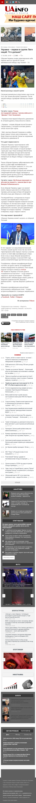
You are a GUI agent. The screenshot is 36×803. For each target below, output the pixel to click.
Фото (18, 564)
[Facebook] (10, 2)
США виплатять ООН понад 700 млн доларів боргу (17, 738)
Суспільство (24, 780)
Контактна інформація (13, 797)
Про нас (5, 797)
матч (8, 314)
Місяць (18, 734)
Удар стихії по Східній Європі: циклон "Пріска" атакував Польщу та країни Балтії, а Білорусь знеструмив (19, 470)
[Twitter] (13, 2)
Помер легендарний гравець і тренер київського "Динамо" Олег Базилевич (16, 113)
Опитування (18, 521)
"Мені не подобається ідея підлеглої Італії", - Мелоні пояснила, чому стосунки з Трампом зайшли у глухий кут (19, 378)
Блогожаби (18, 650)
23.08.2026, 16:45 (10, 625)
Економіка (30, 780)
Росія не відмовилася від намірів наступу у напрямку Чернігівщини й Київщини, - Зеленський (18, 390)
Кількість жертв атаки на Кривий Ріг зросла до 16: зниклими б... (9, 39)
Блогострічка (18, 611)
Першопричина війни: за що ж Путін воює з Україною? (21, 708)
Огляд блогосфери (23, 784)
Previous (2, 35)
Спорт (9, 784)
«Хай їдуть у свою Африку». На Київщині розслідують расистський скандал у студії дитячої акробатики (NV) (17, 615)
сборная (19, 314)
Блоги (18, 695)
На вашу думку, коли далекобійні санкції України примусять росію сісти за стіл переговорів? (16, 525)
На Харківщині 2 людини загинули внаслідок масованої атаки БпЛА (17, 583)
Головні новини (11, 780)
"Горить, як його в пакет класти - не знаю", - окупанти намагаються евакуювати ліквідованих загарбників (19, 359)
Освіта (21, 782)
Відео (16, 784)
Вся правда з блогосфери (8, 47)
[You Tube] (16, 2)
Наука (13, 782)
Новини (17, 355)
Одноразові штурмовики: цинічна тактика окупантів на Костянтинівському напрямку (21, 701)
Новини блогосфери (21, 47)
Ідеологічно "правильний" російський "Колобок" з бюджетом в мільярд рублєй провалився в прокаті (22, 717)
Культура (9, 782)
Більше (17, 482)
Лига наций (5, 317)
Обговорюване (12, 731)
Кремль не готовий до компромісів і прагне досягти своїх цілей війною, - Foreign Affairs (21, 512)
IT (28, 782)
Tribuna (31, 301)
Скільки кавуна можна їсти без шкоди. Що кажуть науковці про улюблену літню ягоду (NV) (19, 641)
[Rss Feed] (7, 2)
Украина (13, 314)
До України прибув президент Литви (17, 447)
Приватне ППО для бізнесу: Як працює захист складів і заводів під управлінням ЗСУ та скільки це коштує (22, 504)
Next (34, 35)
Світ (5, 782)
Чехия (24, 314)
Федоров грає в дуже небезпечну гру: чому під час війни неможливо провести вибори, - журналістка (22, 494)
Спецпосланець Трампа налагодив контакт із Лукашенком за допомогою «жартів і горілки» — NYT (19, 403)
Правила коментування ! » (27, 353)
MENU (2, 2)
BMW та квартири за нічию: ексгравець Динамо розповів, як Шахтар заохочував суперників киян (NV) (19, 622)
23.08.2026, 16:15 (10, 637)
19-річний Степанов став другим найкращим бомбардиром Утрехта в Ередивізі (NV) (18, 635)
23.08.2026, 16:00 (10, 644)
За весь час (27, 734)
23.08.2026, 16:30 (10, 632)
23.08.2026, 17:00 (10, 619)
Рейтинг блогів (12, 786)
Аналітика (18, 489)
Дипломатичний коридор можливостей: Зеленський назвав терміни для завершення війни (19, 442)
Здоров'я (5, 784)
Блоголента (5, 786)
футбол (4, 314)
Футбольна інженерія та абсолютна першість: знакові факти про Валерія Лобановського (16, 182)
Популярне (25, 731)
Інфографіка (18, 675)
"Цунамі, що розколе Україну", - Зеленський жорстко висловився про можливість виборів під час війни (19, 371)
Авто (25, 782)
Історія (17, 782)
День (7, 734)
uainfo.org (20, 793)
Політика (18, 780)
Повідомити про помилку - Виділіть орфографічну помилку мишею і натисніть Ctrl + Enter (16, 308)
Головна (5, 780)
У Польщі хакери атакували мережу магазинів (16, 760)
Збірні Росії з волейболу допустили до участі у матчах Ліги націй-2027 (6, 346)
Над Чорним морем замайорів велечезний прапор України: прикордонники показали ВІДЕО (18, 410)
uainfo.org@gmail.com (24, 797)
